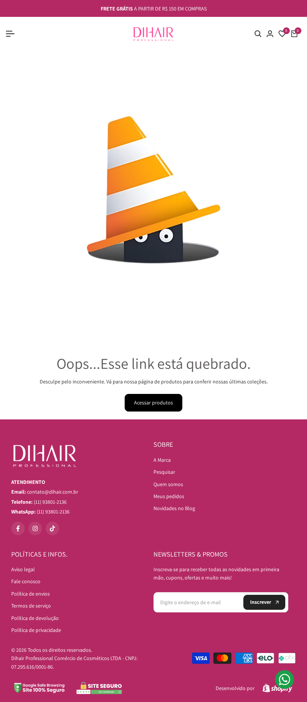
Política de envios (30, 593)
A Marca (162, 460)
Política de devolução (35, 618)
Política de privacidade (36, 630)
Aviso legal (23, 569)
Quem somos (168, 484)
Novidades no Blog (174, 508)
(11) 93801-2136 (40, 511)
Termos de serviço (31, 605)
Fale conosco (25, 581)
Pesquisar (164, 471)
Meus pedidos (169, 496)
